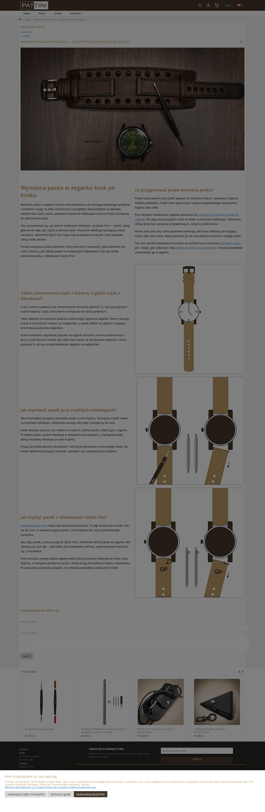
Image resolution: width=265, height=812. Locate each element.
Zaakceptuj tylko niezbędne (26, 794)
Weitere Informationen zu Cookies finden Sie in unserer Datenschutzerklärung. (50, 787)
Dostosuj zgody (60, 794)
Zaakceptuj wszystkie (90, 794)
